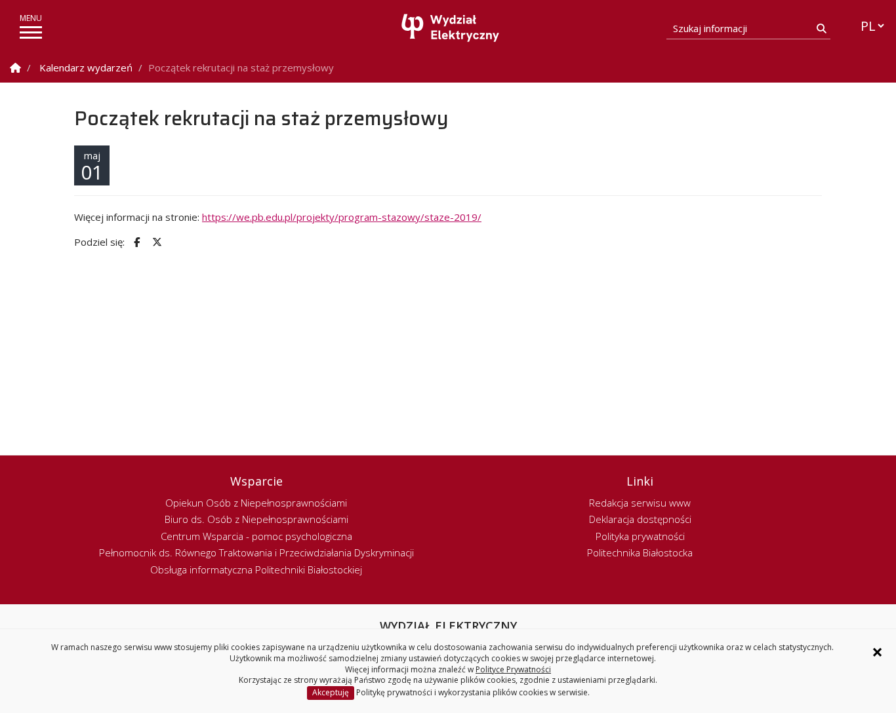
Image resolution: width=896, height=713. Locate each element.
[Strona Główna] (15, 68)
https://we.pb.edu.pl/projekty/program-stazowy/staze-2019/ (341, 216)
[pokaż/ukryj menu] (31, 32)
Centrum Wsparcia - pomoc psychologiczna (256, 536)
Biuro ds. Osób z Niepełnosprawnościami (256, 519)
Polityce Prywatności (513, 669)
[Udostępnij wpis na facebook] (135, 242)
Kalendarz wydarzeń (85, 67)
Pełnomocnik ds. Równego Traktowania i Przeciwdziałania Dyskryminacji (256, 552)
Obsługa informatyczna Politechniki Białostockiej (256, 569)
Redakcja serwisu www (640, 502)
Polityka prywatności (640, 536)
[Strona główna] (451, 28)
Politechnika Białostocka (640, 552)
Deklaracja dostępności (640, 519)
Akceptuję (330, 692)
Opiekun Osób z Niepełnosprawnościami (256, 502)
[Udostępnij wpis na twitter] (155, 242)
